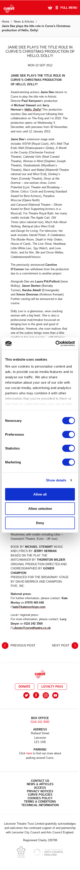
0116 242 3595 (40, 722)
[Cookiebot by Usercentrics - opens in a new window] (56, 344)
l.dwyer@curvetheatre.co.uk (31, 627)
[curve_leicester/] (46, 695)
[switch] (68, 434)
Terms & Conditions (40, 801)
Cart (50, 7)
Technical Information (40, 805)
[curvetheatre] (55, 695)
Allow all (40, 494)
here (29, 753)
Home (5, 21)
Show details (56, 480)
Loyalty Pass (52, 686)
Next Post (61, 645)
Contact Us (40, 780)
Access (40, 787)
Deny (40, 523)
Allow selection (40, 508)
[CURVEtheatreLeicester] (36, 695)
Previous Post (23, 645)
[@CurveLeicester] (26, 695)
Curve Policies (40, 794)
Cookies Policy (40, 798)
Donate (24, 686)
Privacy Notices (40, 791)
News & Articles (24, 21)
